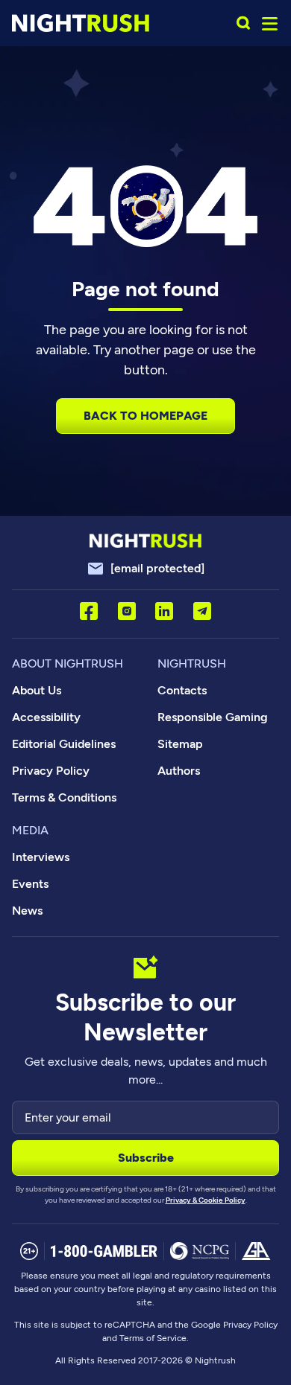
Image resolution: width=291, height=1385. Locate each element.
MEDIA (30, 830)
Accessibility (46, 717)
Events (30, 884)
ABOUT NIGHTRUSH (67, 663)
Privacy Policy (51, 771)
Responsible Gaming (212, 717)
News (27, 910)
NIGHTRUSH (191, 663)
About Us (36, 690)
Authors (178, 771)
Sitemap (180, 744)
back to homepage (145, 416)
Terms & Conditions (64, 797)
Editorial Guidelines (64, 744)
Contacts (182, 690)
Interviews (40, 857)
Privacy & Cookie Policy (205, 1200)
